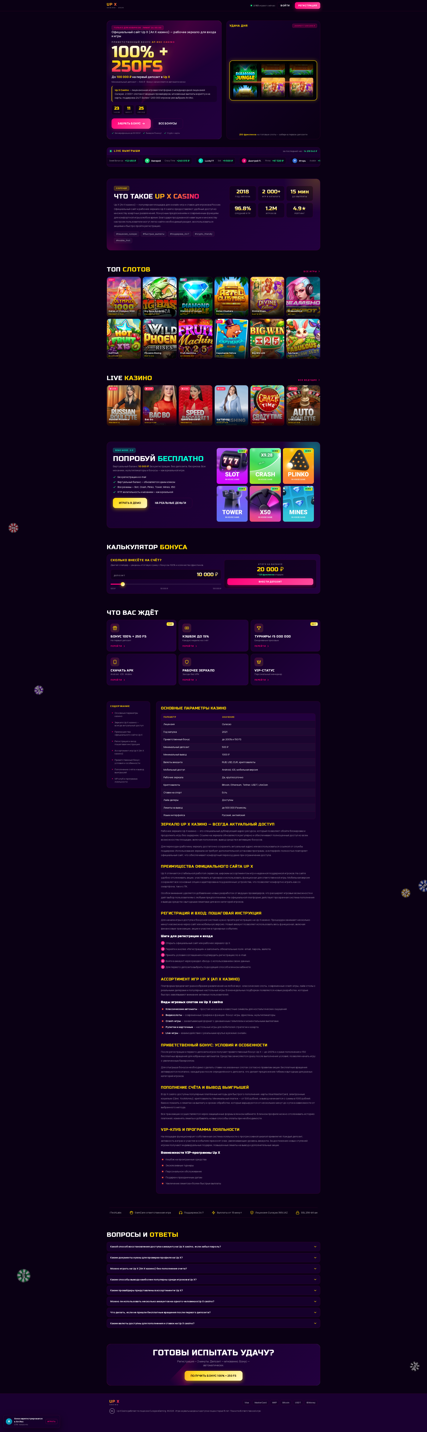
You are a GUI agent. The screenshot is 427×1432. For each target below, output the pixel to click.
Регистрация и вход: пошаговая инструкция (127, 743)
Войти (285, 5)
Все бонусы (168, 123)
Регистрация (307, 5)
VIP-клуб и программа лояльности (126, 780)
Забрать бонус (129, 123)
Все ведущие (307, 379)
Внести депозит (270, 581)
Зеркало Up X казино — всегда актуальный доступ (129, 724)
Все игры (310, 271)
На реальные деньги (170, 503)
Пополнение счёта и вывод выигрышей (129, 771)
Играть (52, 1421)
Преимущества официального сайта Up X (128, 733)
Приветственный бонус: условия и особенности (127, 761)
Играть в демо (130, 503)
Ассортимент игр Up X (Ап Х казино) (129, 752)
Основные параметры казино (126, 714)
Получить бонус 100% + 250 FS (214, 1376)
